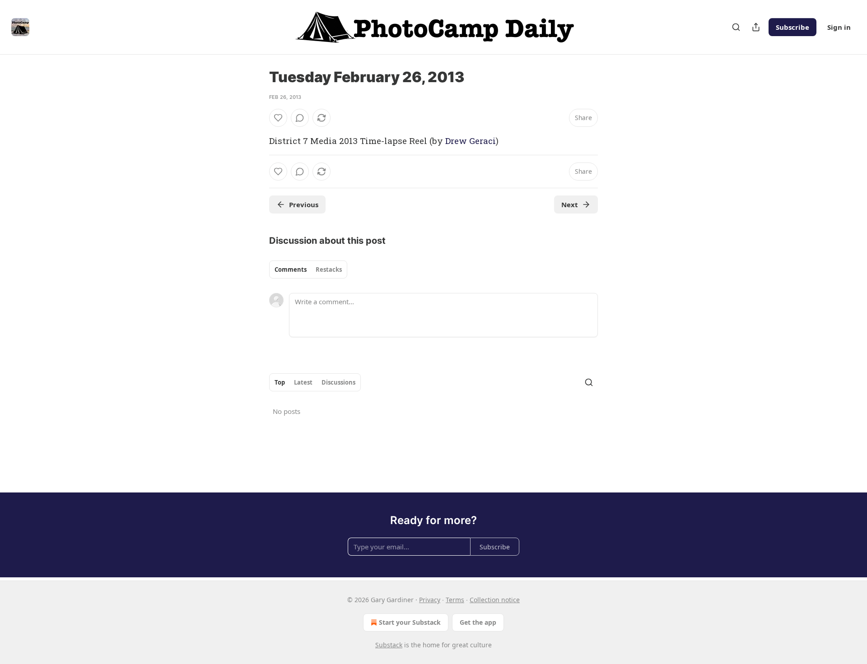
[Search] (736, 27)
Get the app (478, 622)
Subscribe (792, 27)
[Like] (278, 118)
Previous (303, 204)
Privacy (429, 599)
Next (569, 204)
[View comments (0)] (300, 118)
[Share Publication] (756, 27)
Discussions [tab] (338, 382)
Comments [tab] (291, 269)
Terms (455, 599)
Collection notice (495, 599)
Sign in (839, 27)
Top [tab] (280, 382)
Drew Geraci (470, 140)
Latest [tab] (303, 382)
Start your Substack (410, 622)
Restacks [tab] (329, 269)
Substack (388, 645)
